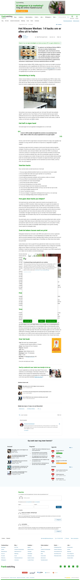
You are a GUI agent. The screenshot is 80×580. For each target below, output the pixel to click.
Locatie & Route (31, 560)
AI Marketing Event (57, 547)
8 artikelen (26, 430)
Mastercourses (30, 549)
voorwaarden (37, 501)
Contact (2, 549)
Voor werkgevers (70, 553)
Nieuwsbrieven (4, 551)
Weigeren (41, 321)
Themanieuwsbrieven (67, 20)
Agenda (29, 547)
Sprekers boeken (31, 557)
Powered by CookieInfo (27, 271)
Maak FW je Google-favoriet (42, 37)
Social (28, 20)
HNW (32, 119)
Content (68, 549)
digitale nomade (51, 68)
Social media (43, 555)
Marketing (23, 20)
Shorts (32, 20)
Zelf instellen (27, 321)
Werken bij (3, 557)
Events (36, 17)
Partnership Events (57, 555)
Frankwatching (4, 545)
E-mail (35, 504)
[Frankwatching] (7, 16)
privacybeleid (28, 501)
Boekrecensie (21, 408)
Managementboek (30, 356)
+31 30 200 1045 (59, 538)
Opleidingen (30, 553)
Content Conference (58, 549)
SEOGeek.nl (25, 37)
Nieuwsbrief (72, 18)
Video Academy (28, 17)
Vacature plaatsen (70, 555)
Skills (42, 553)
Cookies (27, 577)
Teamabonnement (44, 560)
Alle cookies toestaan (51, 321)
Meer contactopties (74, 538)
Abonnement (43, 557)
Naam (19, 504)
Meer (54, 17)
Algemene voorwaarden (21, 577)
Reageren (58, 519)
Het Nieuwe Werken (31, 408)
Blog (15, 17)
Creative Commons (13, 577)
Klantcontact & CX (17, 551)
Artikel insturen (76, 20)
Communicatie (70, 547)
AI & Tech (7, 20)
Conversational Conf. (58, 551)
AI (41, 547)
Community (37, 20)
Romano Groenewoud (25, 36)
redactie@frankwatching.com (47, 538)
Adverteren (3, 547)
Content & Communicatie (15, 20)
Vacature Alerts (70, 557)
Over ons (3, 553)
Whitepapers (48, 17)
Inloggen (76, 18)
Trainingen (29, 551)
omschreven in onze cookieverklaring (42, 270)
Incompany (30, 555)
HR (38, 408)
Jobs (41, 17)
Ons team (3, 555)
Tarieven (67, 538)
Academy (21, 17)
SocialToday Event (57, 553)
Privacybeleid (32, 577)
